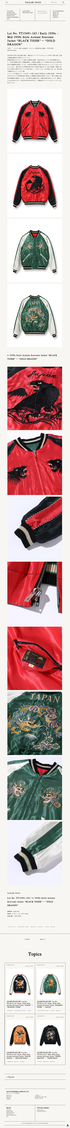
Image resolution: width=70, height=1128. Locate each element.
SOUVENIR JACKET (41, 1111)
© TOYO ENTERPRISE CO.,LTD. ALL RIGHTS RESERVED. (35, 1123)
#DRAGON (33, 926)
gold (7, 1116)
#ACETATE (40, 926)
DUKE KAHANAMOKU (11, 1115)
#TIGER (47, 926)
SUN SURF (8, 1110)
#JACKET (52, 926)
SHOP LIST (9, 1096)
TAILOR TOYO (33, 2)
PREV (28, 939)
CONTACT (8, 1099)
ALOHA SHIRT (40, 1110)
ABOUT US (8, 1095)
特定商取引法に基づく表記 (40, 1096)
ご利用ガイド (38, 1095)
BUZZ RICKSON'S (10, 1112)
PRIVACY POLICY (39, 1098)
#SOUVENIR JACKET (23, 926)
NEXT (42, 939)
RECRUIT (8, 1097)
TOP (68, 1126)
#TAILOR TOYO (12, 926)
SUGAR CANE (9, 1111)
